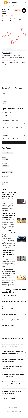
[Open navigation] (2, 2)
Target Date (5, 132)
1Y (10, 20)
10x (17, 127)
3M (6, 20)
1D (10, 18)
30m (2, 18)
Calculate (14, 143)
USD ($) (3, 90)
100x (22, 127)
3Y (17, 138)
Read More (6, 65)
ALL (14, 20)
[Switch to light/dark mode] (25, 2)
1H (6, 18)
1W (14, 18)
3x (7, 127)
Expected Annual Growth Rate (10, 120)
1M (2, 20)
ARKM (3, 98)
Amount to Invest (6, 112)
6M (8, 138)
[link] (10, 2)
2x (3, 127)
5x (12, 127)
